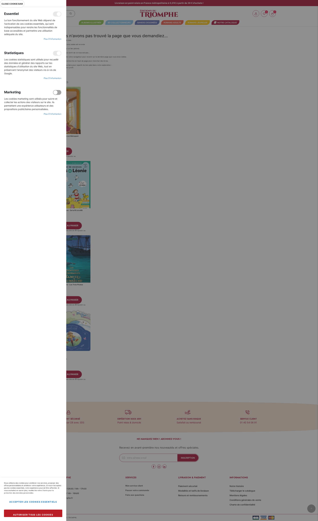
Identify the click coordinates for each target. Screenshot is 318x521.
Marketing (57, 92)
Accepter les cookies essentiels (33, 501)
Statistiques (57, 53)
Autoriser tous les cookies (33, 514)
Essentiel (57, 14)
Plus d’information (52, 39)
